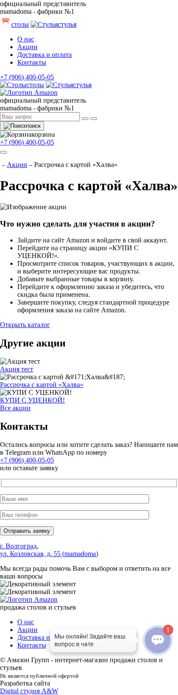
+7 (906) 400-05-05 (27, 77)
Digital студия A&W (29, 691)
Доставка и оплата (44, 54)
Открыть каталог (25, 324)
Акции (27, 46)
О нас (25, 39)
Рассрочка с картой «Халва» (41, 384)
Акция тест (16, 369)
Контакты (31, 62)
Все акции (15, 408)
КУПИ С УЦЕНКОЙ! (32, 400)
